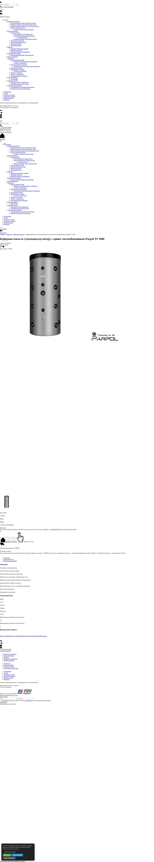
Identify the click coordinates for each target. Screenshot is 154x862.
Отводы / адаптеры (16, 73)
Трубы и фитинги (12, 56)
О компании (7, 92)
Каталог (8, 144)
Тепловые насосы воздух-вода (20, 84)
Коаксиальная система (17, 60)
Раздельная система (17, 68)
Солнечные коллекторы (14, 85)
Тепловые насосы (12, 81)
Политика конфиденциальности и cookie (9, 695)
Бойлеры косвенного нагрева (19, 48)
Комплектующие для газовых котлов (25, 39)
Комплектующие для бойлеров (20, 52)
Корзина (2, 139)
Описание (7, 558)
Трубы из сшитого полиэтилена (24, 29)
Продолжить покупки (6, 861)
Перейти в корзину (19, 861)
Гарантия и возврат (9, 96)
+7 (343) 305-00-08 (7, 7)
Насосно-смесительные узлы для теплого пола (25, 26)
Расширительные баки (14, 53)
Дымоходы (10, 58)
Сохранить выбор (17, 855)
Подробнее (16, 849)
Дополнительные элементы (19, 76)
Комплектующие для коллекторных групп (23, 24)
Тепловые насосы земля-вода (19, 82)
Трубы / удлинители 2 (17, 74)
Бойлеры (9, 47)
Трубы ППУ (14, 79)
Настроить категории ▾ (10, 851)
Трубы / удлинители (20, 63)
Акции (6, 93)
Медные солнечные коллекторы (20, 89)
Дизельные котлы (16, 45)
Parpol (2, 522)
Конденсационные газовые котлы (24, 36)
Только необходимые (9, 858)
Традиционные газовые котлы (23, 34)
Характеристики (9, 559)
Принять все (7, 855)
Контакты (7, 100)
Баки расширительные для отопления (22, 55)
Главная (2, 234)
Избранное (3, 233)
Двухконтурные (22, 37)
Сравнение (3, 229)
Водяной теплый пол (13, 21)
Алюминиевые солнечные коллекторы (22, 87)
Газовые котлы (15, 32)
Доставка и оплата (9, 95)
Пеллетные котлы (16, 44)
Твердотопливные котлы (18, 42)
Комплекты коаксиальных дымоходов (25, 61)
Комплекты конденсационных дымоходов (27, 66)
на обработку (29, 700)
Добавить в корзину (10, 541)
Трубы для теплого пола (18, 28)
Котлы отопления (12, 31)
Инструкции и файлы (10, 561)
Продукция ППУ (12, 77)
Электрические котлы (17, 40)
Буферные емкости (16, 50)
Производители (8, 98)
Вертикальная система (17, 69)
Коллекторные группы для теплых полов (23, 23)
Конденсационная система (19, 64)
